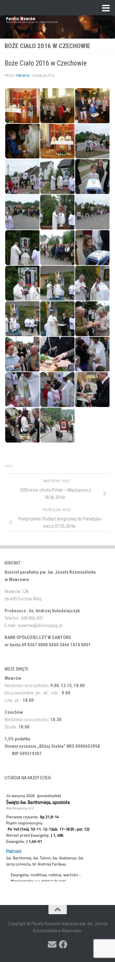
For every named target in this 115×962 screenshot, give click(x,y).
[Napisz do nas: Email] (52, 944)
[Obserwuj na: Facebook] (63, 944)
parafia (22, 75)
